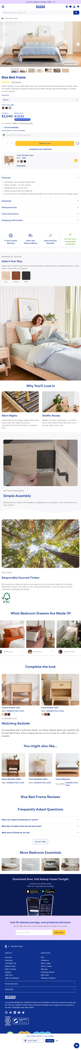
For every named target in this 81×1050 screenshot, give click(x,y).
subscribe (58, 932)
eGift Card (8, 975)
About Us (8, 957)
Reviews (8, 972)
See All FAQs (40, 841)
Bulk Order (45, 975)
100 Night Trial (10, 963)
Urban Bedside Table (25, 155)
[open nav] (3, 7)
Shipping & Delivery (48, 978)
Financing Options (48, 972)
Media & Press (10, 966)
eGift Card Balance (12, 978)
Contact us (45, 960)
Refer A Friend (10, 969)
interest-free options (26, 123)
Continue (50, 1041)
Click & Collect (46, 966)
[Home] (2, 18)
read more (21, 166)
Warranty (44, 969)
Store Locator (46, 963)
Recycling (8, 960)
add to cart (44, 143)
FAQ (42, 957)
